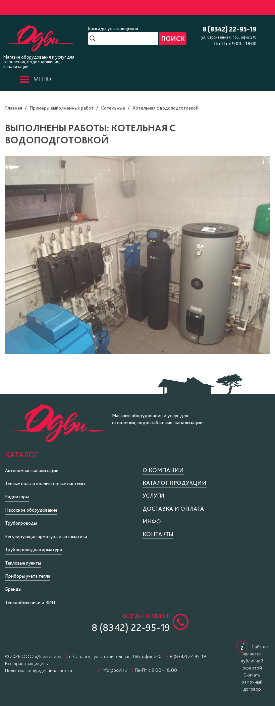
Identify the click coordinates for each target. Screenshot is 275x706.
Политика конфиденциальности (38, 670)
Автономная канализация (31, 470)
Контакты (158, 533)
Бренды (13, 589)
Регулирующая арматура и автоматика (46, 536)
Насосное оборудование (31, 510)
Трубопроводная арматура (33, 550)
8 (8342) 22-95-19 (230, 29)
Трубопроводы (21, 523)
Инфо (152, 521)
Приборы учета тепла (27, 576)
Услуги (153, 495)
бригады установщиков (113, 28)
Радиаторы (17, 497)
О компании (163, 469)
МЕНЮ (42, 79)
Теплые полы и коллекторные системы (45, 483)
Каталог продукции (175, 482)
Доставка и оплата (173, 508)
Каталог (21, 454)
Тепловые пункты (23, 563)
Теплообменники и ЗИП (30, 602)
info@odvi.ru (114, 670)
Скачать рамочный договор (252, 682)
